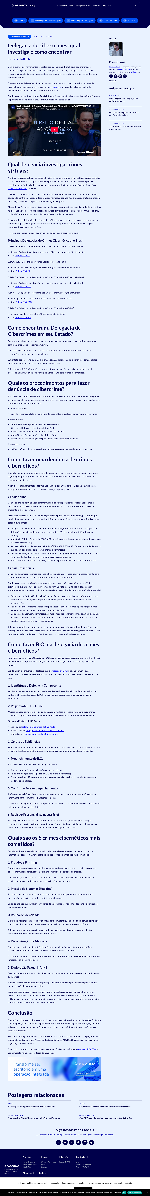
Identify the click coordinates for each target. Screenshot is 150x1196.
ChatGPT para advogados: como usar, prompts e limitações (105, 1118)
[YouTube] (125, 76)
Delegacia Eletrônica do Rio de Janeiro (45, 730)
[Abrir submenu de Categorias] (111, 5)
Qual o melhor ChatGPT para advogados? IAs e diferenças (34, 1118)
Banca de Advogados (30, 1164)
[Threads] (91, 1142)
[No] (147, 1193)
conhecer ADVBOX (86, 1049)
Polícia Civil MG (23, 302)
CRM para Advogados (48, 1162)
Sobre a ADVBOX (82, 1167)
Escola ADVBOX (65, 1162)
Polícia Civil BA (23, 317)
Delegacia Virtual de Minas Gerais (41, 734)
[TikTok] (78, 1142)
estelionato (55, 86)
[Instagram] (115, 76)
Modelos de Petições (83, 1164)
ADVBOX (131, 20)
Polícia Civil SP (23, 271)
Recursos (44, 1167)
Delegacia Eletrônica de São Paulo (38, 726)
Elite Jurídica (27, 1167)
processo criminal (59, 670)
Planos (43, 1164)
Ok (124, 1192)
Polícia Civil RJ (22, 255)
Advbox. (133, 72)
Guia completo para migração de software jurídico (123, 99)
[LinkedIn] (120, 76)
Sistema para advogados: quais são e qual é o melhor (31, 1106)
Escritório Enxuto (29, 1162)
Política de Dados (134, 1192)
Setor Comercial (110, 20)
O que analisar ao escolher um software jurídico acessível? (105, 1106)
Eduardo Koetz (114, 67)
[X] (85, 1142)
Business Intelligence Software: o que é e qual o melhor (124, 113)
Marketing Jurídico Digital (82, 20)
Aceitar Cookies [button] (83, 1189)
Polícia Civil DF (23, 286)
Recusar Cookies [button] (65, 1189)
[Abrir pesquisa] (136, 5)
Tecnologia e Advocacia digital (48, 20)
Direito (21, 20)
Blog (77, 1162)
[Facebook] (111, 76)
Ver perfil (112, 80)
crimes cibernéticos (17, 188)
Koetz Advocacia (124, 69)
